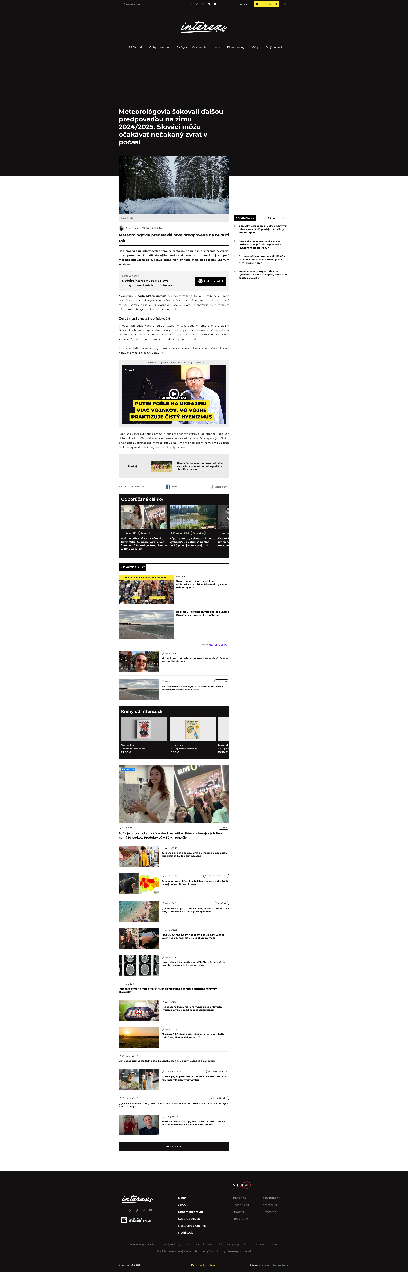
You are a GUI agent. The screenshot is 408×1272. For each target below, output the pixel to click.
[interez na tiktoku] (197, 4)
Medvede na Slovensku (216, 876)
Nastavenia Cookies (192, 1226)
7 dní (283, 218)
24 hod (272, 218)
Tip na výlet (198, 533)
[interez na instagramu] (203, 4)
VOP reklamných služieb (208, 1244)
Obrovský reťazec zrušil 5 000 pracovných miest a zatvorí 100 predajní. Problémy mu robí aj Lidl (263, 229)
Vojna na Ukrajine (219, 1098)
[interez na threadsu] (209, 4)
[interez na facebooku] (190, 4)
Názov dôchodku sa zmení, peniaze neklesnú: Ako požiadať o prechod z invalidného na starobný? (260, 244)
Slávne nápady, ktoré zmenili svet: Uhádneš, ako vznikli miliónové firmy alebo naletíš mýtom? (201, 584)
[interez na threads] (130, 1209)
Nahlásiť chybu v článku (132, 486)
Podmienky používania (141, 1244)
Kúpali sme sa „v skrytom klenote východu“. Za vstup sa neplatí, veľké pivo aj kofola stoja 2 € (192, 542)
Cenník (183, 1205)
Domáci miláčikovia (217, 1071)
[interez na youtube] (150, 1209)
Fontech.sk (240, 1219)
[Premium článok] (128, 769)
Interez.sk (239, 1198)
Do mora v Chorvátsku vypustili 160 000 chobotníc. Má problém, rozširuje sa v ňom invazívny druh (262, 259)
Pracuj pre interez (132, 4)
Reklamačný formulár (207, 1251)
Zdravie (144, 533)
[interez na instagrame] (143, 1209)
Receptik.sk (240, 1205)
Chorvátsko (221, 903)
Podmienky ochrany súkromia (174, 1244)
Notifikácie (185, 1232)
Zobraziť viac (173, 1146)
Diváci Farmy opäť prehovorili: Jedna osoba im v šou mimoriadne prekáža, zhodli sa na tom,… (200, 466)
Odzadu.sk (270, 1205)
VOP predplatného (236, 1244)
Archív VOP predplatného (265, 1244)
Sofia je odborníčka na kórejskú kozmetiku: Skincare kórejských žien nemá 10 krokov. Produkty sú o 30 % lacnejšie (144, 544)
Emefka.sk (270, 1212)
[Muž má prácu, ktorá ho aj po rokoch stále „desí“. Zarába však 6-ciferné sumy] (139, 661)
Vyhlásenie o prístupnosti (237, 1251)
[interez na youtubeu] (215, 4)
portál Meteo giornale (152, 296)
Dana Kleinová (132, 228)
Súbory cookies (189, 1219)
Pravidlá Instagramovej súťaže (174, 1251)
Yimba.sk (238, 1212)
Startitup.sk (271, 1198)
